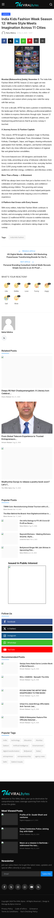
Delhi (5, 762)
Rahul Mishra (7, 332)
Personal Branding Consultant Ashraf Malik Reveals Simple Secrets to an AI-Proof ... (27, 266)
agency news (40, 756)
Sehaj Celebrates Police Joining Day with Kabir (34, 830)
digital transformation (11, 751)
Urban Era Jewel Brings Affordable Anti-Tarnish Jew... (34, 705)
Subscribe (46, 874)
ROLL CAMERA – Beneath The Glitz (34, 677)
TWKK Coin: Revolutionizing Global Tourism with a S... (26, 506)
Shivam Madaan (7, 442)
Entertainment (38, 745)
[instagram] (18, 887)
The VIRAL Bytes (7, 488)
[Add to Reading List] (42, 40)
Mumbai (39, 740)
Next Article (25, 262)
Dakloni (6, 745)
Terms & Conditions (10, 911)
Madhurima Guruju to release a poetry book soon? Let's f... (26, 483)
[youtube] (31, 887)
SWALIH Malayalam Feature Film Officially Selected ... (33, 718)
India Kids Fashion (17, 237)
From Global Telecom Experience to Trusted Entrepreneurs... (22, 437)
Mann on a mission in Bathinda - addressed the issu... (34, 844)
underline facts (25, 539)
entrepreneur (8, 756)
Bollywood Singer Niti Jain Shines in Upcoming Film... (35, 548)
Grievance (33, 908)
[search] (51, 4)
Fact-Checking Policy (28, 911)
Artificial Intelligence (20, 745)
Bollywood (28, 751)
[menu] (3, 4)
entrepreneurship (24, 756)
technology (15, 740)
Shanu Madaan (6, 397)
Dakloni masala (17, 762)
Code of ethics (21, 908)
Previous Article (28, 251)
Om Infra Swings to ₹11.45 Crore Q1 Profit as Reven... (35, 522)
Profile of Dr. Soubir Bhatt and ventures (33, 816)
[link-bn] (27, 585)
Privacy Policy (7, 908)
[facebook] (4, 887)
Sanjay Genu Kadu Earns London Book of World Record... (36, 664)
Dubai (38, 751)
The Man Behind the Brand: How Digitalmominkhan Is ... (27, 513)
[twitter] (11, 887)
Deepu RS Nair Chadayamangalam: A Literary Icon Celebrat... (25, 392)
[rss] (38, 887)
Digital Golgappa (25, 820)
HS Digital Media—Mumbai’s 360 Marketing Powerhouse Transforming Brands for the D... (27, 255)
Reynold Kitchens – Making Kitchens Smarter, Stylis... (35, 535)
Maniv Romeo (8, 509)
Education (28, 740)
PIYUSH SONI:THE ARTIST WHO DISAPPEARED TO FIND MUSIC (33, 691)
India (5, 740)
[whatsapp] (25, 887)
